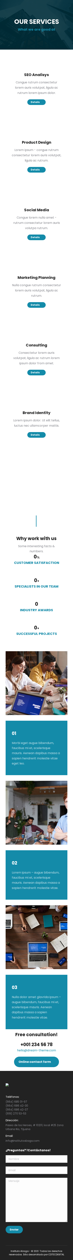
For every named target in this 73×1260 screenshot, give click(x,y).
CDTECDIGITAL (56, 1254)
